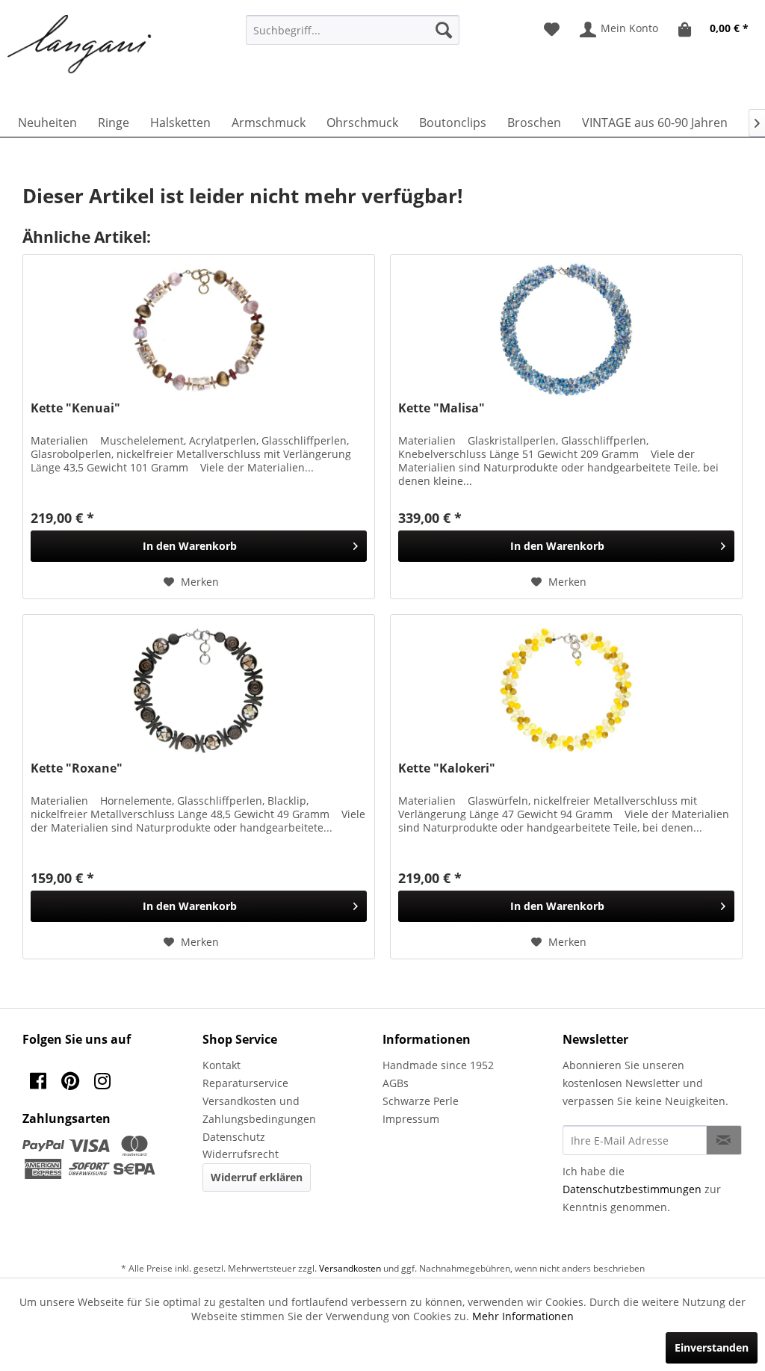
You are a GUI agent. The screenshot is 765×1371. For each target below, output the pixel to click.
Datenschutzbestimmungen (632, 1189)
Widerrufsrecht (240, 1154)
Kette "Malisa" (441, 408)
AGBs (395, 1083)
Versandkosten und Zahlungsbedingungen (259, 1110)
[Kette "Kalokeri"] (566, 689)
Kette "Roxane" (77, 768)
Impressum (410, 1119)
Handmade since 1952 (438, 1065)
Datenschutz (233, 1137)
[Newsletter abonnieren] (724, 1140)
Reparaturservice (245, 1083)
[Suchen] (443, 30)
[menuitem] (353, 30)
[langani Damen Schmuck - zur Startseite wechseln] (79, 45)
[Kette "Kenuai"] (199, 329)
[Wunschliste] (551, 30)
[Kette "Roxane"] (199, 689)
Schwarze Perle (420, 1101)
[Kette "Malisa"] (566, 329)
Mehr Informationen (523, 1316)
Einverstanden (712, 1347)
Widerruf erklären (257, 1177)
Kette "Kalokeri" (446, 768)
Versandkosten (350, 1268)
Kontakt (221, 1065)
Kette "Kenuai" (75, 408)
